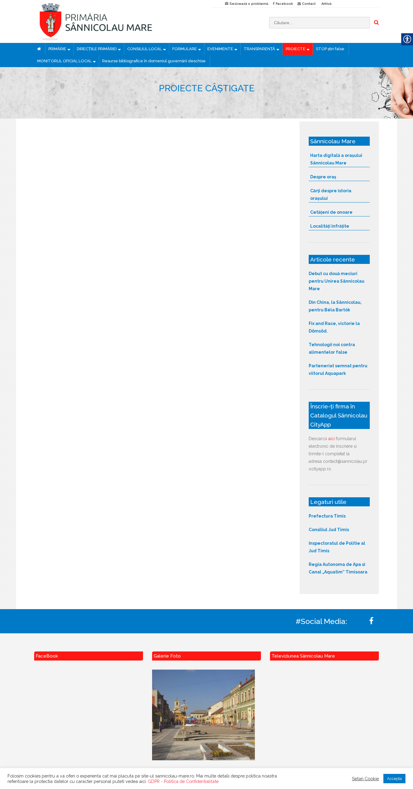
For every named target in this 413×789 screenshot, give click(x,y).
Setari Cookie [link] (365, 778)
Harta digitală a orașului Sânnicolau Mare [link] (336, 159)
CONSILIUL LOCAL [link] (144, 49)
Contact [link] (309, 4)
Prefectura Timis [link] (327, 516)
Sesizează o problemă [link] (248, 4)
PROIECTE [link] (295, 49)
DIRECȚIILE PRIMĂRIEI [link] (97, 49)
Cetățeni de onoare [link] (331, 212)
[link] (118, 21)
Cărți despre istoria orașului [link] (330, 194)
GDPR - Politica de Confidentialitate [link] (183, 781)
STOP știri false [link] (330, 49)
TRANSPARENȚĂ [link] (259, 49)
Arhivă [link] (326, 4)
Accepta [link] (394, 778)
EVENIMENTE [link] (220, 49)
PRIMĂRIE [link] (57, 49)
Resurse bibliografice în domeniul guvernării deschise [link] (154, 61)
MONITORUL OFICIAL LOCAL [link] (64, 61)
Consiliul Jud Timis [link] (329, 529)
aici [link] (331, 438)
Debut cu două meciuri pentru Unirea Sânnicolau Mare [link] (336, 281)
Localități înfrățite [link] (329, 226)
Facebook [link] (284, 4)
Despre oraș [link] (323, 176)
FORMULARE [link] (184, 49)
